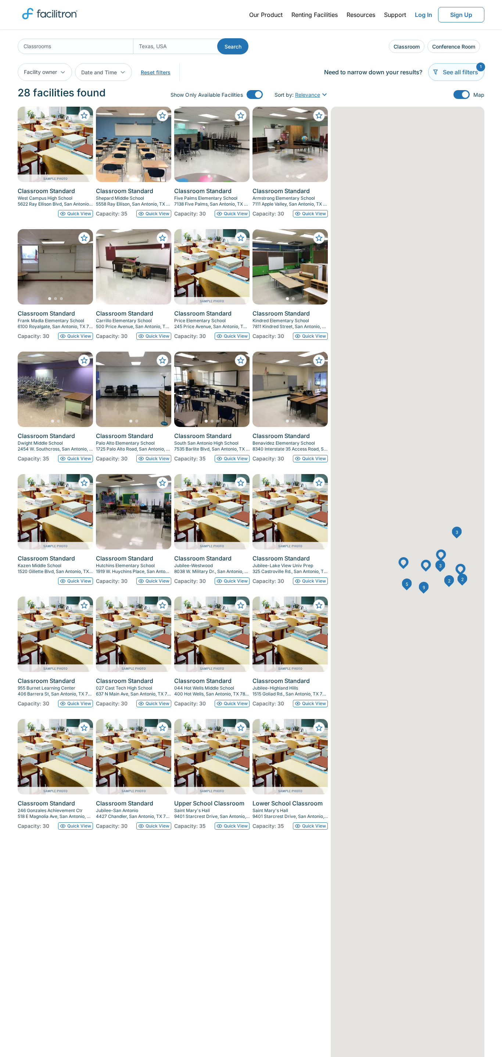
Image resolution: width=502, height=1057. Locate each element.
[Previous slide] (108, 144)
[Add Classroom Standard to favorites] (84, 115)
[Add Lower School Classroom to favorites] (319, 728)
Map (478, 95)
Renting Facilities (314, 14)
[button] (407, 584)
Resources (361, 14)
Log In (423, 14)
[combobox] (75, 46)
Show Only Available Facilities (207, 95)
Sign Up (461, 14)
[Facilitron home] (50, 21)
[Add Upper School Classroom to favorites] (241, 728)
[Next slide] (159, 144)
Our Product (266, 14)
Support (395, 14)
